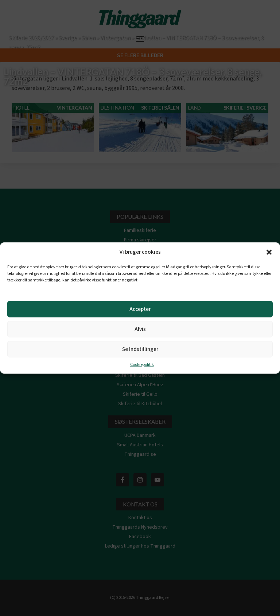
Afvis (140, 329)
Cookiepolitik (142, 365)
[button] (269, 252)
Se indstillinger (140, 349)
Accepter (140, 309)
